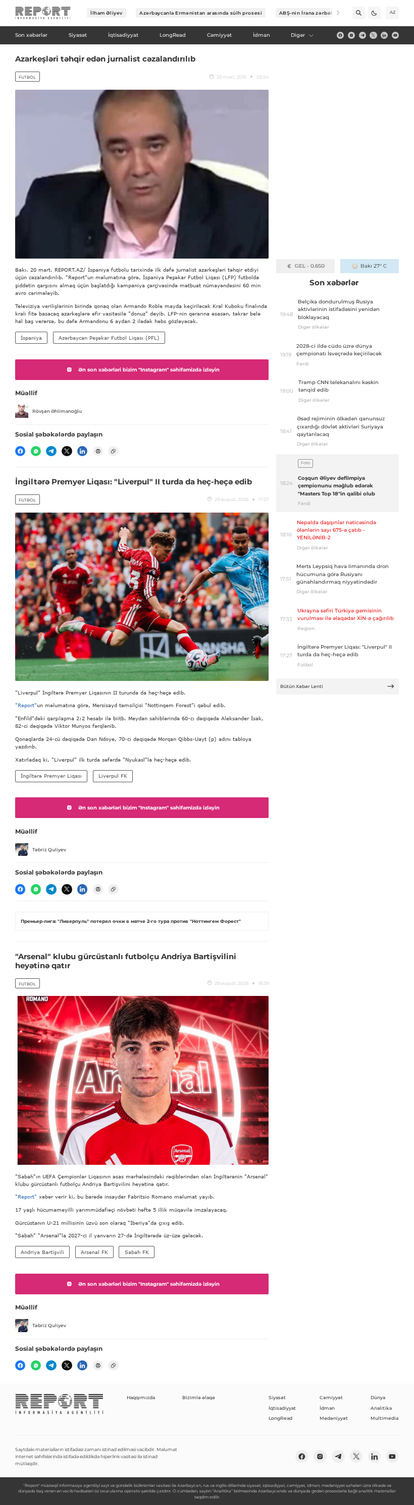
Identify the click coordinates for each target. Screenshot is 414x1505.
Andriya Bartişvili (42, 1252)
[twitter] (373, 35)
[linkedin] (384, 35)
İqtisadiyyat (282, 1408)
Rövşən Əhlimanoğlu (57, 411)
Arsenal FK (94, 1252)
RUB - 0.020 (309, 266)
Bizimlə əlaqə (198, 1397)
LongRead (280, 1418)
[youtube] (395, 35)
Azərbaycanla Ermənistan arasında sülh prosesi (200, 13)
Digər (298, 35)
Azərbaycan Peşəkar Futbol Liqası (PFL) (109, 338)
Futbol (27, 77)
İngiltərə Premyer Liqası (51, 776)
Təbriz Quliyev (49, 849)
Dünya (378, 1397)
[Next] (333, 13)
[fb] (340, 35)
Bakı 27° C (373, 266)
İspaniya (31, 338)
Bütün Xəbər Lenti (301, 686)
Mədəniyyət (334, 1418)
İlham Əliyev (106, 13)
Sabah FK (137, 1252)
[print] (98, 451)
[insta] (351, 35)
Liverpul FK (112, 776)
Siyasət (277, 1397)
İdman (327, 1408)
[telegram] (362, 35)
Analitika (381, 1408)
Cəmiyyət (331, 1397)
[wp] (36, 451)
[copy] (113, 451)
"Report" (26, 705)
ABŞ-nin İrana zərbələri (309, 13)
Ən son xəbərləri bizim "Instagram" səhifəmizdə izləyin (149, 369)
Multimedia (384, 1418)
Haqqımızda (141, 1397)
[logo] (43, 13)
